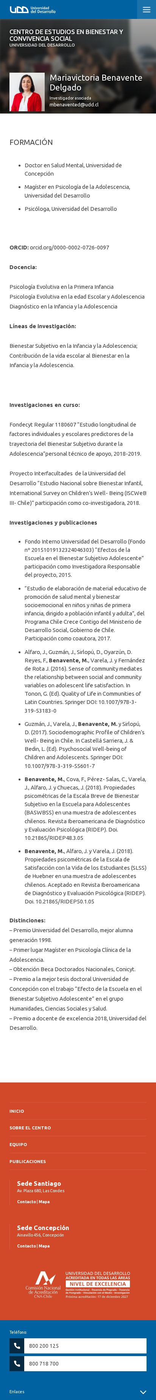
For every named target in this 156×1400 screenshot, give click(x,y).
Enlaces (16, 1391)
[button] (146, 9)
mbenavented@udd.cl (74, 104)
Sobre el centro (30, 1127)
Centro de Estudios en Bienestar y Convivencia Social (66, 38)
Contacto (26, 1201)
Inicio (16, 1111)
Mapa (44, 1201)
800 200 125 (44, 1346)
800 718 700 (44, 1364)
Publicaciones (27, 1161)
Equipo (18, 1144)
